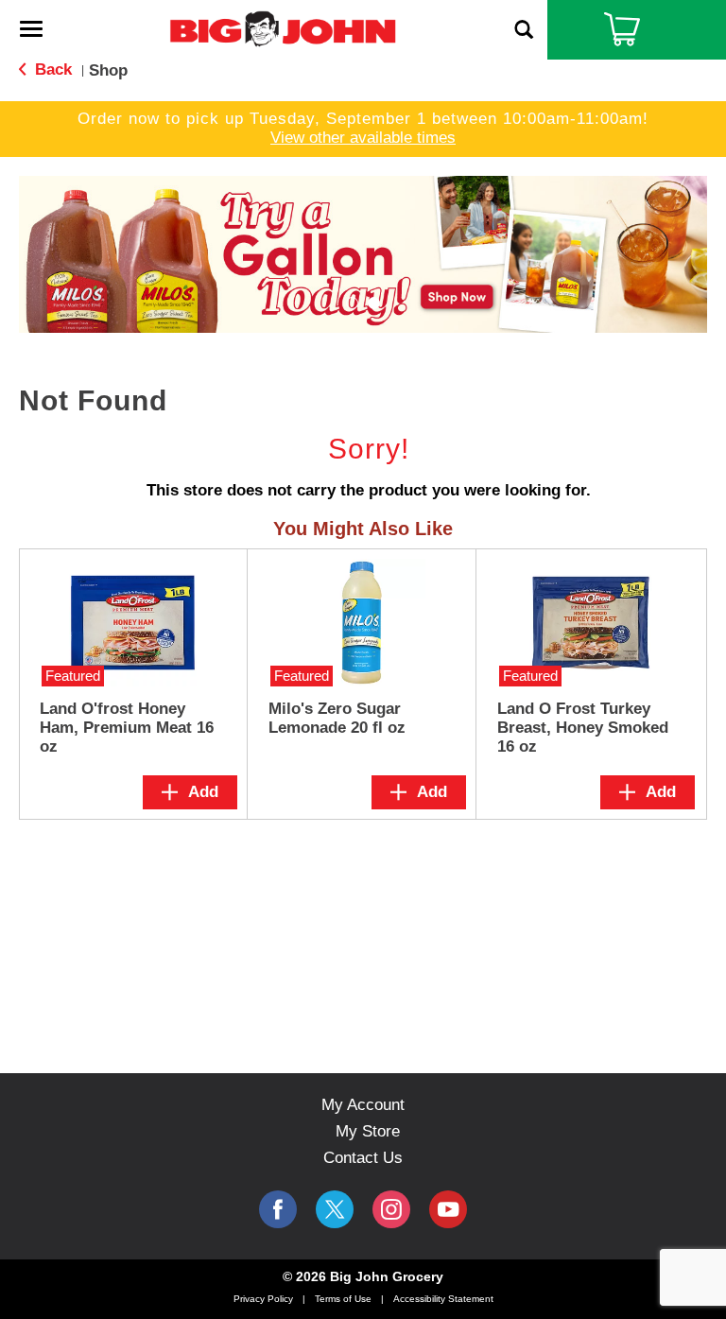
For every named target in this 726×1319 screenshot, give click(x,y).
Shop (108, 70)
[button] (363, 253)
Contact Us (363, 1158)
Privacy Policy (263, 1298)
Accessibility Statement (443, 1298)
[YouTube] (391, 1209)
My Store (368, 1131)
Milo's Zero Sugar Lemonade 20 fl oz (337, 718)
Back (51, 69)
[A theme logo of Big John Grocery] (282, 28)
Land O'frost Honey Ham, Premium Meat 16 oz (127, 727)
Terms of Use (343, 1298)
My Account (363, 1105)
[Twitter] (335, 1209)
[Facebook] (278, 1209)
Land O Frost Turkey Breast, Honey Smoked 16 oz (582, 727)
